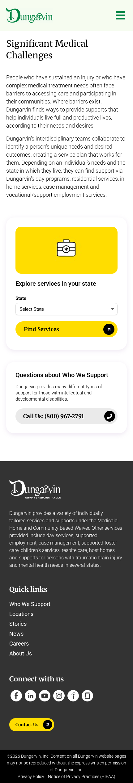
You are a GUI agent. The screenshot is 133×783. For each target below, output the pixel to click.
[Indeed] (73, 696)
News (16, 633)
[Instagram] (59, 696)
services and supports (51, 521)
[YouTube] (45, 696)
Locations (21, 614)
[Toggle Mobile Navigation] (120, 15)
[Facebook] (16, 696)
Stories (18, 624)
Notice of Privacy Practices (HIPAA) (81, 776)
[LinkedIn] (30, 696)
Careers (19, 643)
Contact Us (26, 724)
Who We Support (29, 604)
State (20, 298)
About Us (20, 653)
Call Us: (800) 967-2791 (53, 416)
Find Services (41, 329)
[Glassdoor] (87, 696)
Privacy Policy (31, 776)
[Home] (29, 15)
